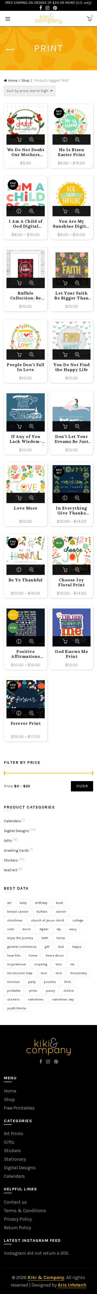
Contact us (15, 1202)
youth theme (16, 1008)
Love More (26, 508)
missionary (78, 973)
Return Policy (17, 1227)
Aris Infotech (72, 1285)
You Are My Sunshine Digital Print (71, 224)
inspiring (40, 964)
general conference (21, 947)
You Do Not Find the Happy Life (71, 367)
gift (47, 947)
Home (12, 80)
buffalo (42, 911)
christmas (15, 920)
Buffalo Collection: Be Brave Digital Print (25, 296)
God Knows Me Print (71, 654)
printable (14, 990)
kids (59, 964)
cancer (61, 911)
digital (43, 929)
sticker (68, 990)
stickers (13, 999)
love (59, 973)
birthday (41, 903)
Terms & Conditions (25, 1210)
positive (50, 982)
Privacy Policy (18, 1219)
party (32, 982)
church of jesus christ (47, 920)
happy (76, 947)
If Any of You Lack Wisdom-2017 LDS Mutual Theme (25, 439)
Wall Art (10, 870)
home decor (55, 955)
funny (61, 938)
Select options (65, 139)
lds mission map (20, 973)
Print (67, 982)
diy (59, 929)
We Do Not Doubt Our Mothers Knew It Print (25, 152)
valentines (36, 999)
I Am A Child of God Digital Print (25, 224)
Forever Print (26, 723)
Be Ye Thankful (26, 579)
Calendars (12, 821)
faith (44, 938)
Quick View (31, 139)
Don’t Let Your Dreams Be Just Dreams (71, 439)
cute (10, 929)
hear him (13, 955)
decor (26, 929)
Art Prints (13, 1133)
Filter (82, 786)
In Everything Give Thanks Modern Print (71, 511)
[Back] (10, 49)
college (77, 920)
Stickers (11, 860)
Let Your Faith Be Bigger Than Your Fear (71, 296)
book (59, 903)
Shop (25, 80)
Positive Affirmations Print (25, 654)
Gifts (8, 840)
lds (72, 964)
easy (73, 929)
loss (44, 973)
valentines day (63, 999)
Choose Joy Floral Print (71, 582)
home (33, 955)
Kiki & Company (46, 1277)
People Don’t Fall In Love (25, 367)
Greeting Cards (16, 850)
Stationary (15, 1159)
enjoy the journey (20, 938)
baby (23, 903)
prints (33, 990)
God (61, 947)
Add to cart (19, 139)
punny (50, 990)
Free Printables (19, 1108)
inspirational (16, 964)
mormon (13, 982)
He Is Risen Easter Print (71, 152)
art (9, 903)
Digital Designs (16, 831)
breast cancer (17, 911)
